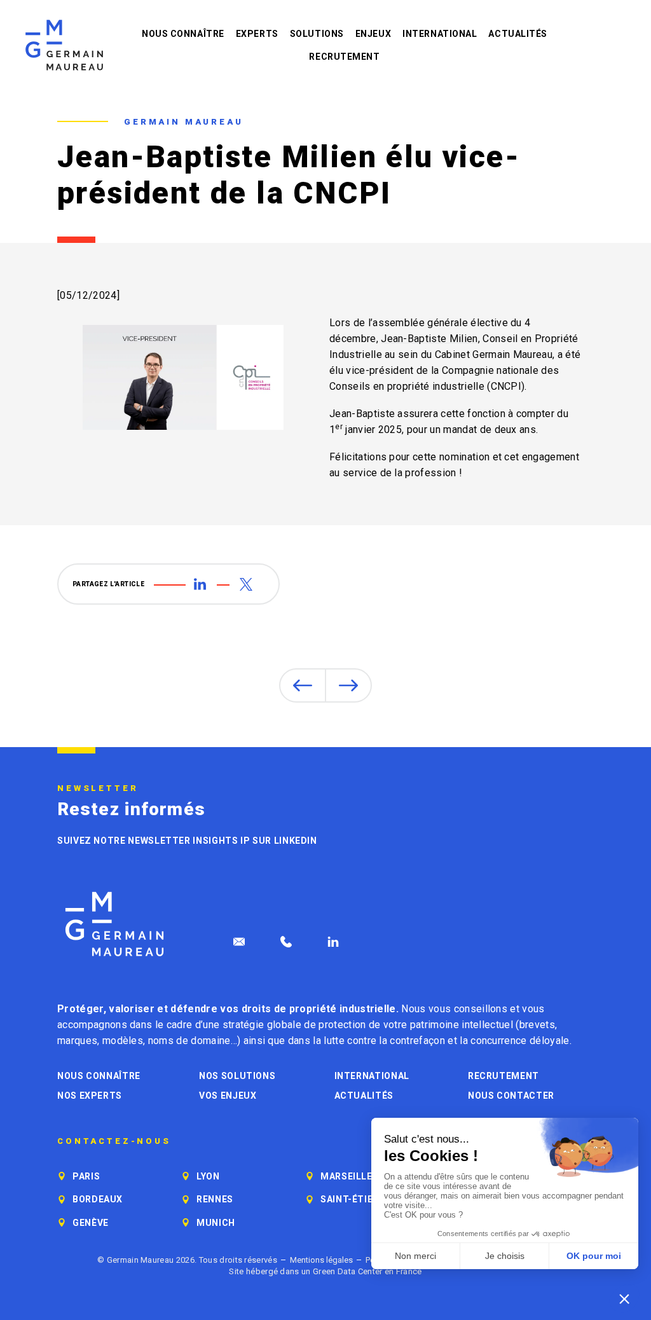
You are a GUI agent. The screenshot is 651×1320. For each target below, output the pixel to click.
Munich (215, 1223)
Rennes (214, 1199)
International (439, 34)
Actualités (517, 34)
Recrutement (344, 57)
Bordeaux (97, 1199)
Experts (257, 34)
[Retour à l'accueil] (64, 45)
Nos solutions (237, 1076)
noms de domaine (189, 1041)
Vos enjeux (227, 1095)
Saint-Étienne (356, 1199)
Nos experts (89, 1095)
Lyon (208, 1176)
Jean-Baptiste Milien (429, 339)
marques (77, 1041)
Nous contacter (511, 1095)
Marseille (346, 1176)
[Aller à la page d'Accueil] (114, 924)
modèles (122, 1041)
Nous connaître (183, 34)
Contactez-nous (114, 1141)
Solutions (317, 34)
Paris (86, 1176)
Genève (90, 1223)
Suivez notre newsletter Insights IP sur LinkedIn (187, 840)
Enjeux (373, 34)
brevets (537, 1025)
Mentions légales (321, 1260)
